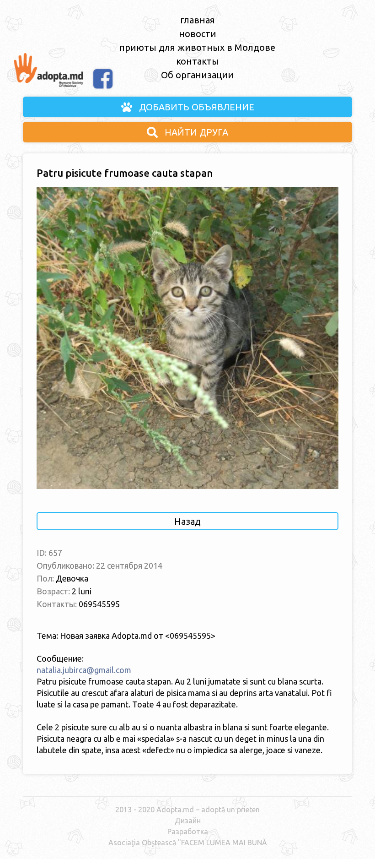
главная (197, 20)
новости (197, 33)
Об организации (197, 75)
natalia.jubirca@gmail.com (84, 669)
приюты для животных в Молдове (197, 47)
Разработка (187, 831)
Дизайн (188, 820)
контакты (197, 61)
